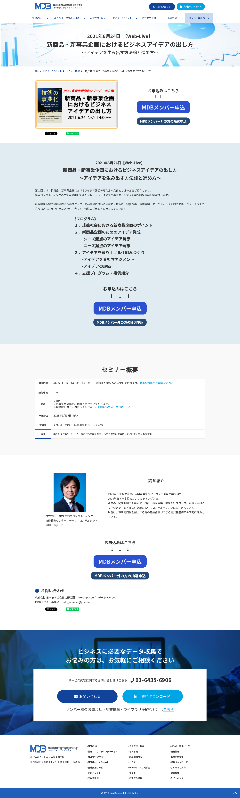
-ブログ (132, 772)
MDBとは (36, 18)
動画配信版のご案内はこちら (157, 383)
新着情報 (172, 18)
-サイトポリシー (178, 778)
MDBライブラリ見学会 (139, 767)
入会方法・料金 (98, 18)
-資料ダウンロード (179, 762)
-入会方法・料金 (136, 746)
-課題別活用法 (135, 756)
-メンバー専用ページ (180, 746)
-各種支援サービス (96, 767)
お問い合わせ (164, 6)
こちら (168, 709)
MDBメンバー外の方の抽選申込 (163, 121)
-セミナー (133, 762)
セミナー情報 (73, 71)
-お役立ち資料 (135, 778)
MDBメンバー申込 (163, 107)
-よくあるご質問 (178, 767)
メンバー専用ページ (199, 18)
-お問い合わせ (177, 756)
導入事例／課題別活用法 (66, 18)
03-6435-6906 (153, 680)
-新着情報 (174, 751)
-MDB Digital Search (98, 762)
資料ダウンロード (192, 6)
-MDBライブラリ (95, 756)
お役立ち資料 (149, 18)
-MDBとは (92, 746)
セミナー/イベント (122, 18)
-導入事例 (133, 751)
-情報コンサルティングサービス (102, 751)
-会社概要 (174, 772)
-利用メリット (94, 772)
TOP (36, 71)
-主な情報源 (93, 778)
